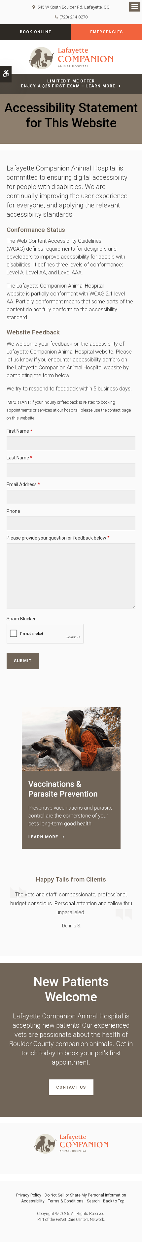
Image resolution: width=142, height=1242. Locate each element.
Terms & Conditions (66, 1201)
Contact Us (71, 1087)
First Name (19, 431)
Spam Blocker (21, 618)
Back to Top (113, 1201)
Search (93, 1201)
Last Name (19, 457)
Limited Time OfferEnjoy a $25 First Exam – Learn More (68, 83)
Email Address (23, 484)
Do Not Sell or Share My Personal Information (85, 1195)
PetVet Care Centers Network (80, 1219)
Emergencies (106, 32)
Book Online (35, 32)
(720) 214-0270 (73, 17)
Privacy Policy (28, 1195)
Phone (13, 511)
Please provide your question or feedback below (58, 538)
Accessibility (33, 1201)
